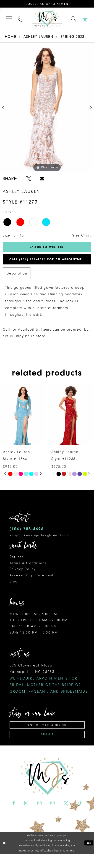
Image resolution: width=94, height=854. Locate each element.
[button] (9, 19)
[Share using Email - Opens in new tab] (42, 179)
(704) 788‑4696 (27, 528)
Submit (47, 734)
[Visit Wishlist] (85, 18)
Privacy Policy (23, 569)
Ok (89, 842)
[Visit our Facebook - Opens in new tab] (13, 803)
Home (10, 36)
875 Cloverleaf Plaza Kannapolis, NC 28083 (49, 678)
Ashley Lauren (38, 36)
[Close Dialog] (4, 842)
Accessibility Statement (32, 575)
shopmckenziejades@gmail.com (40, 535)
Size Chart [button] (81, 235)
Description (16, 273)
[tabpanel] (47, 108)
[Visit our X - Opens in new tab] (66, 803)
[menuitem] (9, 19)
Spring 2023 (72, 36)
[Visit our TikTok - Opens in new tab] (79, 803)
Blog (14, 581)
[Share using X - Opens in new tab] (28, 179)
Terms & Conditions (28, 563)
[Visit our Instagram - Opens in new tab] (26, 803)
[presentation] (23, 414)
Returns (17, 557)
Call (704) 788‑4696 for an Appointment (47, 259)
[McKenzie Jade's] (47, 18)
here (71, 850)
